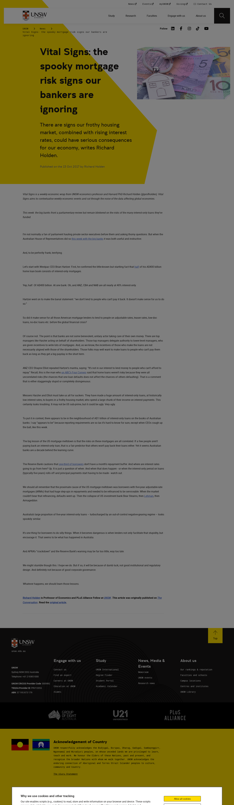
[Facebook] (181, 28)
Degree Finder (104, 675)
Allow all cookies (182, 799)
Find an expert (62, 675)
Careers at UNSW (63, 680)
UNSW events (145, 677)
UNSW (25, 28)
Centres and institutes (194, 686)
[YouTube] (206, 28)
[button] (215, 635)
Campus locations (190, 680)
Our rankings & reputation (196, 669)
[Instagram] (189, 28)
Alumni (57, 691)
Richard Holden (31, 598)
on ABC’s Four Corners (73, 372)
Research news (146, 683)
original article (58, 602)
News (43, 28)
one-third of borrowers (71, 464)
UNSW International (107, 669)
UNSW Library (188, 691)
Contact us (60, 669)
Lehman (148, 496)
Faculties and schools (193, 675)
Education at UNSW (64, 686)
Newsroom (143, 672)
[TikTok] (198, 28)
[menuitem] (112, 16)
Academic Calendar (106, 686)
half (137, 266)
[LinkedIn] (173, 28)
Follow (163, 28)
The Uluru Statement (65, 773)
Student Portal (105, 680)
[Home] (35, 16)
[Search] (222, 16)
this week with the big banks (87, 238)
